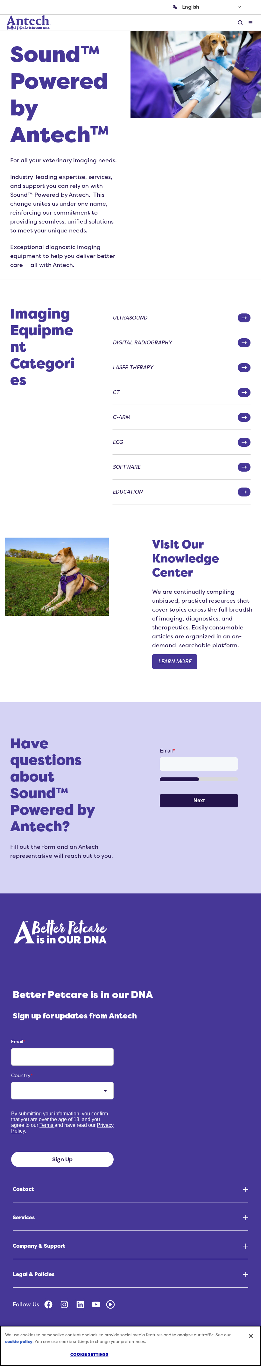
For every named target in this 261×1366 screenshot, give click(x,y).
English (190, 7)
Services (24, 1218)
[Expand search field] (241, 22)
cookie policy (18, 1341)
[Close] (251, 1336)
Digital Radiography (142, 343)
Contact (23, 1189)
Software (126, 467)
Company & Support (39, 1246)
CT (116, 392)
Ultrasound (130, 318)
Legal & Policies (33, 1274)
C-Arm (121, 417)
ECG (118, 442)
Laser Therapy (133, 368)
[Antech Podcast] (110, 1304)
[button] (250, 22)
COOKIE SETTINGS (89, 1354)
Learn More (174, 662)
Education (128, 492)
